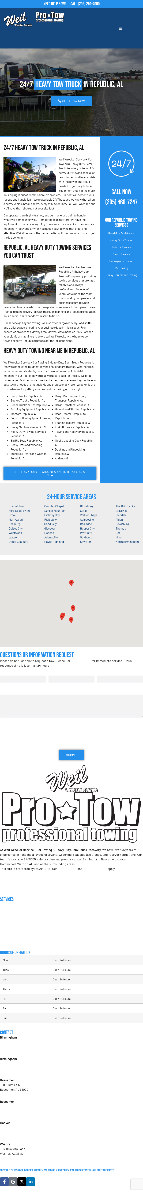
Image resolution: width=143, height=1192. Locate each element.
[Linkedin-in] (30, 1181)
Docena (49, 532)
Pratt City (86, 532)
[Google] (13, 1181)
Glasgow (49, 528)
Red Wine (86, 524)
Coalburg (14, 524)
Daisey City (16, 528)
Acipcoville (87, 519)
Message (5, 691)
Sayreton (86, 541)
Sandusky (50, 524)
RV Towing (121, 268)
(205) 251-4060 (89, 4)
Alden (119, 519)
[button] (73, 608)
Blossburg (86, 506)
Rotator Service (121, 247)
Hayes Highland (54, 541)
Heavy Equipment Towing (121, 275)
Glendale (121, 515)
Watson (13, 537)
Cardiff (84, 510)
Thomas (121, 528)
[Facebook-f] (4, 1181)
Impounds (5, 935)
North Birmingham (127, 541)
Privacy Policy (67, 869)
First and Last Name (13, 672)
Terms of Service (95, 869)
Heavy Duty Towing (121, 240)
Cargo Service (121, 254)
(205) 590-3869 (13, 1158)
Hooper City (87, 528)
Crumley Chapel (54, 506)
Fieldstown (51, 519)
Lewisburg (122, 524)
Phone (102, 672)
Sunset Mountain (54, 510)
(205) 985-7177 (12, 1137)
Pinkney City (52, 515)
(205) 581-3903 (12, 1073)
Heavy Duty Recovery (12, 928)
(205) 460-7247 (121, 202)
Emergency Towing (121, 261)
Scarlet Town (17, 506)
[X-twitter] (21, 1181)
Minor (119, 537)
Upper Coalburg (18, 541)
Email (53, 672)
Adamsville (51, 537)
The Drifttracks (125, 506)
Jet (118, 532)
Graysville (121, 510)
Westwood (15, 532)
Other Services (9, 942)
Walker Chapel (89, 515)
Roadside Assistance (121, 233)
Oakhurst (86, 537)
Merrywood (16, 519)
